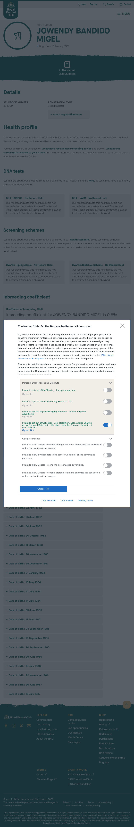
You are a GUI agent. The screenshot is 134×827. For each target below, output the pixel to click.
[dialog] (67, 413)
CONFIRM (43, 489)
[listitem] (67, 383)
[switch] (107, 390)
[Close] (123, 327)
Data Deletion (49, 500)
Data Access (67, 500)
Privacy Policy (85, 500)
